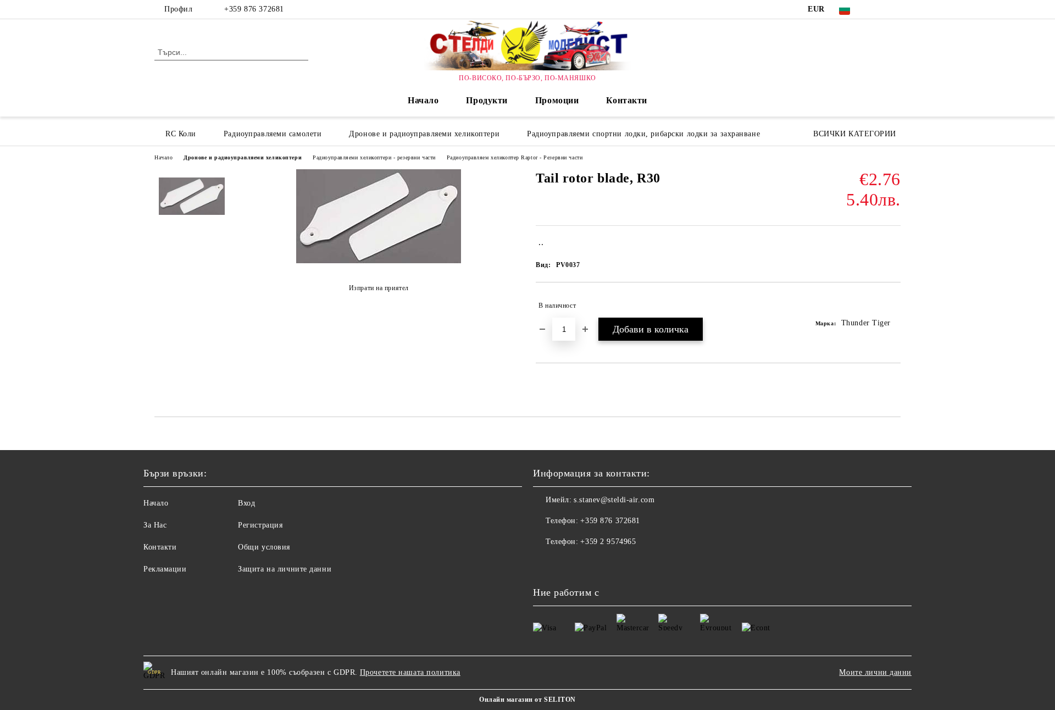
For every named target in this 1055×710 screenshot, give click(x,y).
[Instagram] (895, 9)
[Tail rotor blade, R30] (378, 261)
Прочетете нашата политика (410, 672)
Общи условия (264, 547)
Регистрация (260, 525)
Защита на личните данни (284, 569)
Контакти (626, 100)
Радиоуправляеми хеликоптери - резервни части (374, 157)
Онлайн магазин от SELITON (527, 699)
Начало (423, 100)
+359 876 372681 (254, 9)
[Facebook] (878, 9)
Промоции (557, 100)
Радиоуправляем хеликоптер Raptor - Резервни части (514, 157)
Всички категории (854, 134)
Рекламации (165, 569)
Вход (246, 503)
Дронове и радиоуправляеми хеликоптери (243, 157)
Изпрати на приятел (379, 288)
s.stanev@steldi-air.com (614, 500)
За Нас (154, 525)
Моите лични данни (875, 672)
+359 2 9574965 (608, 541)
